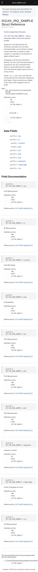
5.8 (22, 12)
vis (19, 168)
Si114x (11, 27)
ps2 (19, 154)
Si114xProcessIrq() (24, 208)
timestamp (22, 165)
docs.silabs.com (19, 3)
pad (19, 147)
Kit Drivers (5, 27)
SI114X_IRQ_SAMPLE (16, 36)
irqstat (21, 143)
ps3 (19, 157)
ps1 (19, 150)
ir (19, 140)
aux (19, 136)
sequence (22, 161)
